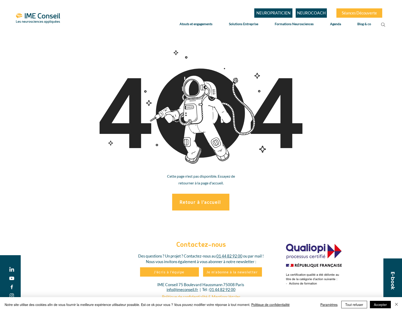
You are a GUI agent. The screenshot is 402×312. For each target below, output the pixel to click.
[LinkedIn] (12, 270)
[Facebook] (12, 287)
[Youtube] (12, 278)
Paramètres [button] (329, 304)
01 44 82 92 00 (229, 256)
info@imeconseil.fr (182, 289)
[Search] (383, 25)
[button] (392, 280)
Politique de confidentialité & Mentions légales (201, 296)
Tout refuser (354, 304)
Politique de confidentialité (270, 304)
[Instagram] (12, 295)
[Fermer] (396, 304)
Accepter (380, 304)
